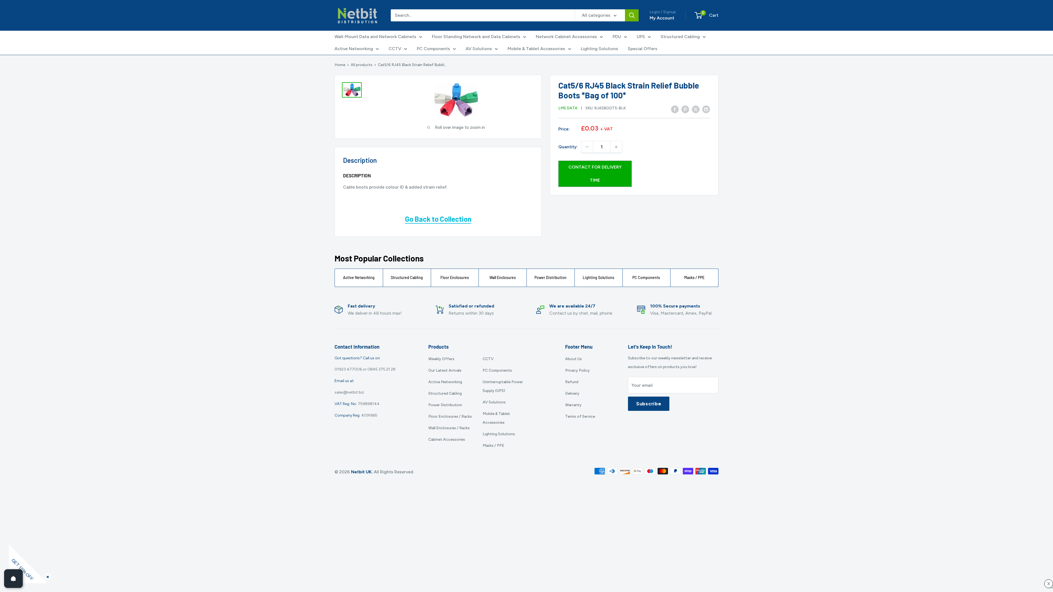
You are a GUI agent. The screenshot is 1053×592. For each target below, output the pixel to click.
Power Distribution (550, 277)
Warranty (573, 405)
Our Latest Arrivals (445, 370)
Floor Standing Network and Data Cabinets (476, 36)
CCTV (395, 48)
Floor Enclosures (454, 277)
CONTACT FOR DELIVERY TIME (595, 173)
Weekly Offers (441, 359)
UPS (641, 36)
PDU (617, 36)
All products (361, 64)
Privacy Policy (577, 370)
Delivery (572, 393)
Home (340, 64)
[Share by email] (706, 109)
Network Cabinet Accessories (566, 36)
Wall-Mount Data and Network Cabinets (375, 36)
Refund (571, 382)
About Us (573, 359)
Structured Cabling (680, 36)
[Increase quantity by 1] (616, 147)
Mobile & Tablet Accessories (536, 48)
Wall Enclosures (502, 277)
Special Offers (642, 48)
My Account (662, 18)
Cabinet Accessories (446, 439)
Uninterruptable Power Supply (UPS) (503, 386)
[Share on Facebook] (675, 109)
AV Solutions (479, 48)
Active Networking (354, 48)
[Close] (46, 576)
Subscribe (648, 404)
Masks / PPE (694, 277)
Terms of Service (580, 416)
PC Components (433, 48)
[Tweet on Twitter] (696, 109)
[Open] (13, 578)
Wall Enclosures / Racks (449, 428)
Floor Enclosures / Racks (450, 416)
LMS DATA (568, 108)
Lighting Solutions (599, 48)
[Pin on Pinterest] (685, 109)
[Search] (632, 15)
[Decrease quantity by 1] (587, 147)
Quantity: (568, 146)
